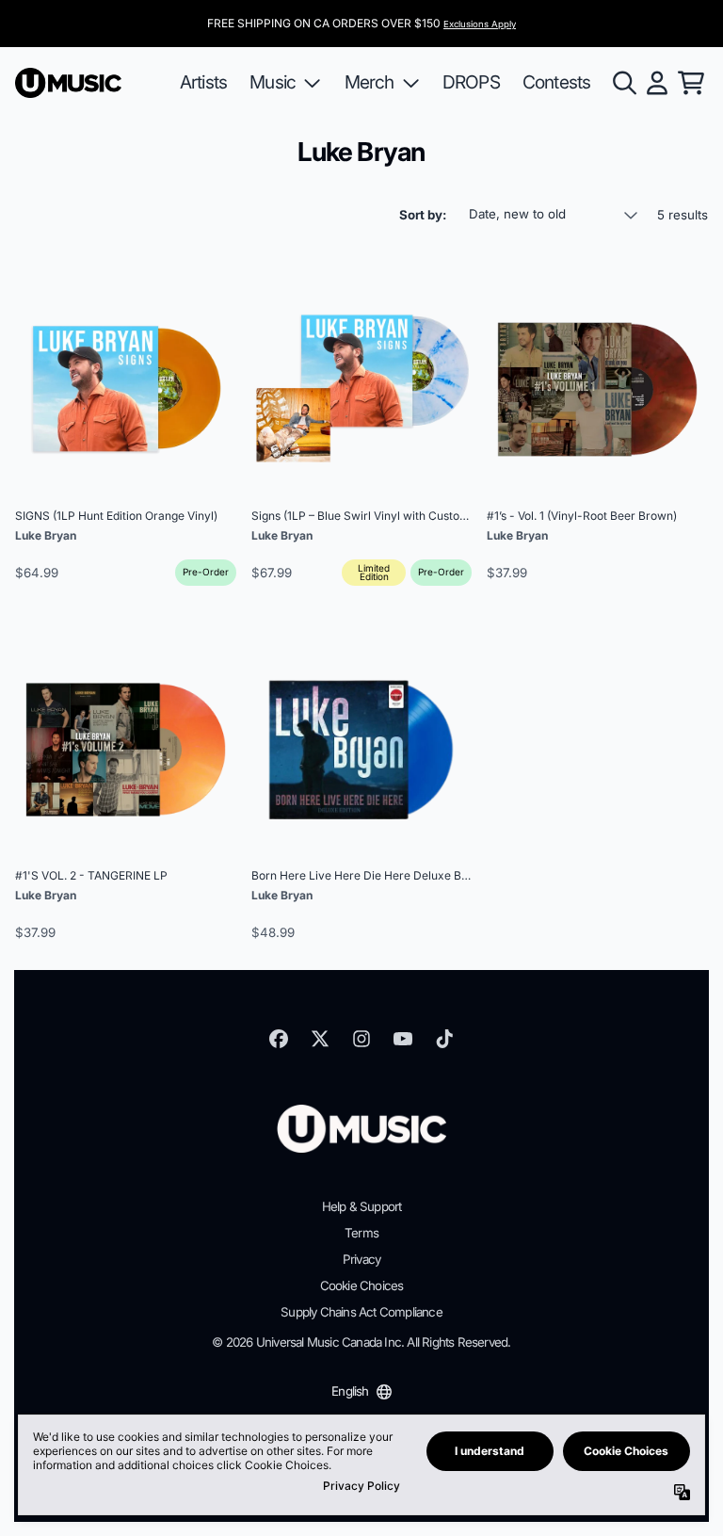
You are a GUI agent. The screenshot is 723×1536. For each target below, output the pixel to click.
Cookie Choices (362, 1285)
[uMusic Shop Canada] (68, 83)
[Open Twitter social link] (320, 1038)
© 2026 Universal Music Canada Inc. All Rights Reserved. (361, 1342)
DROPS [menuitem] (471, 82)
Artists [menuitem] (203, 82)
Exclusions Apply (479, 24)
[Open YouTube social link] (403, 1038)
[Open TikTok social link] (444, 1038)
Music (272, 82)
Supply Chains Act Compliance (361, 1311)
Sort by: (422, 214)
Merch (369, 82)
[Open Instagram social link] (361, 1038)
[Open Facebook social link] (278, 1038)
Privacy (361, 1259)
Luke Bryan (45, 535)
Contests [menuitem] (556, 82)
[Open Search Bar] (623, 83)
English (349, 1391)
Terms (361, 1232)
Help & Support (362, 1206)
